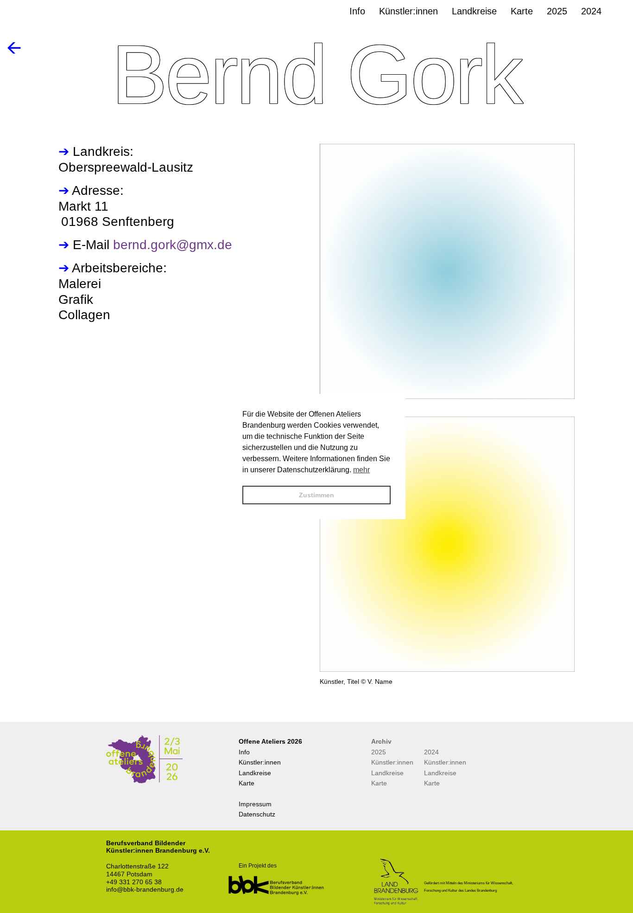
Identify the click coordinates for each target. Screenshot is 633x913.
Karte (246, 783)
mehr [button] (361, 470)
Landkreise (255, 773)
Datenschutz (257, 814)
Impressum (255, 804)
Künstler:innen (260, 762)
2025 (378, 752)
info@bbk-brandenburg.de (145, 889)
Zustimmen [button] (316, 495)
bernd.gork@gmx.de (172, 245)
